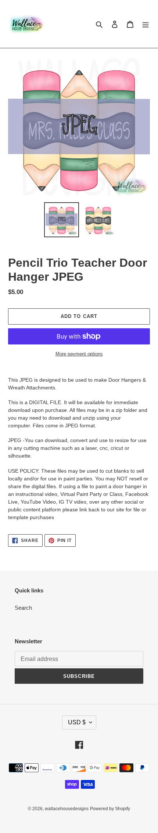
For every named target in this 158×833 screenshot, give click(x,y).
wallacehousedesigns (67, 808)
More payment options (79, 354)
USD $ (77, 722)
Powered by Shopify (110, 808)
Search (23, 608)
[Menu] (145, 24)
